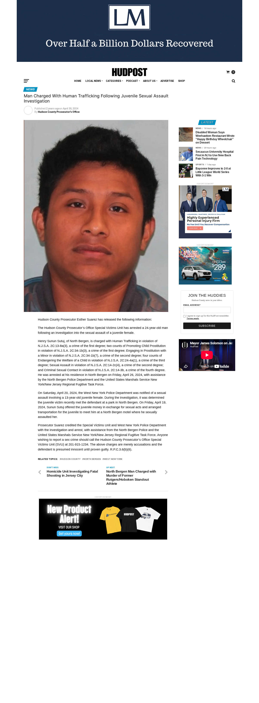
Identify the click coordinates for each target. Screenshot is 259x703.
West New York (113, 459)
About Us (149, 81)
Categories (113, 81)
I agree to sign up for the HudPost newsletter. (208, 317)
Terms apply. (193, 318)
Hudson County (71, 459)
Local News (93, 81)
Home (77, 81)
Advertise (167, 81)
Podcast (132, 81)
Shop (181, 81)
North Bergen (92, 459)
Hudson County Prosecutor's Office (58, 111)
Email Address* (192, 305)
